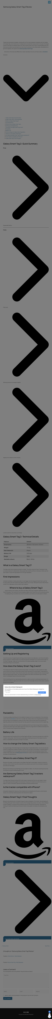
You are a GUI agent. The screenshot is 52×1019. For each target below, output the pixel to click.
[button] (27, 648)
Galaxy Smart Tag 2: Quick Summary (13, 117)
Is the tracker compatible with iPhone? (14, 136)
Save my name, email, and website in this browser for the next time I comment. (21, 995)
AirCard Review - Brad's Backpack (15, 956)
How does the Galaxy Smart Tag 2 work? (14, 127)
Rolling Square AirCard (21, 752)
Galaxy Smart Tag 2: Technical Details (14, 119)
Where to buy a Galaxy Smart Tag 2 (13, 124)
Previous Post (4, 946)
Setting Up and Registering (12, 125)
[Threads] (27, 1012)
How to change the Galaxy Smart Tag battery (15, 132)
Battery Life (8, 130)
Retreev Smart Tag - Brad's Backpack (15, 962)
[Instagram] (26, 1012)
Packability (8, 128)
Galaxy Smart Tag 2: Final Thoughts (13, 138)
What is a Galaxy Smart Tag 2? (12, 121)
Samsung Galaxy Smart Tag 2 (26, 48)
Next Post (48, 946)
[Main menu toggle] (49, 2)
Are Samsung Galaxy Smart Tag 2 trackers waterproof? (17, 135)
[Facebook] (24, 1012)
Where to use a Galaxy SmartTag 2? (13, 133)
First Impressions (9, 122)
